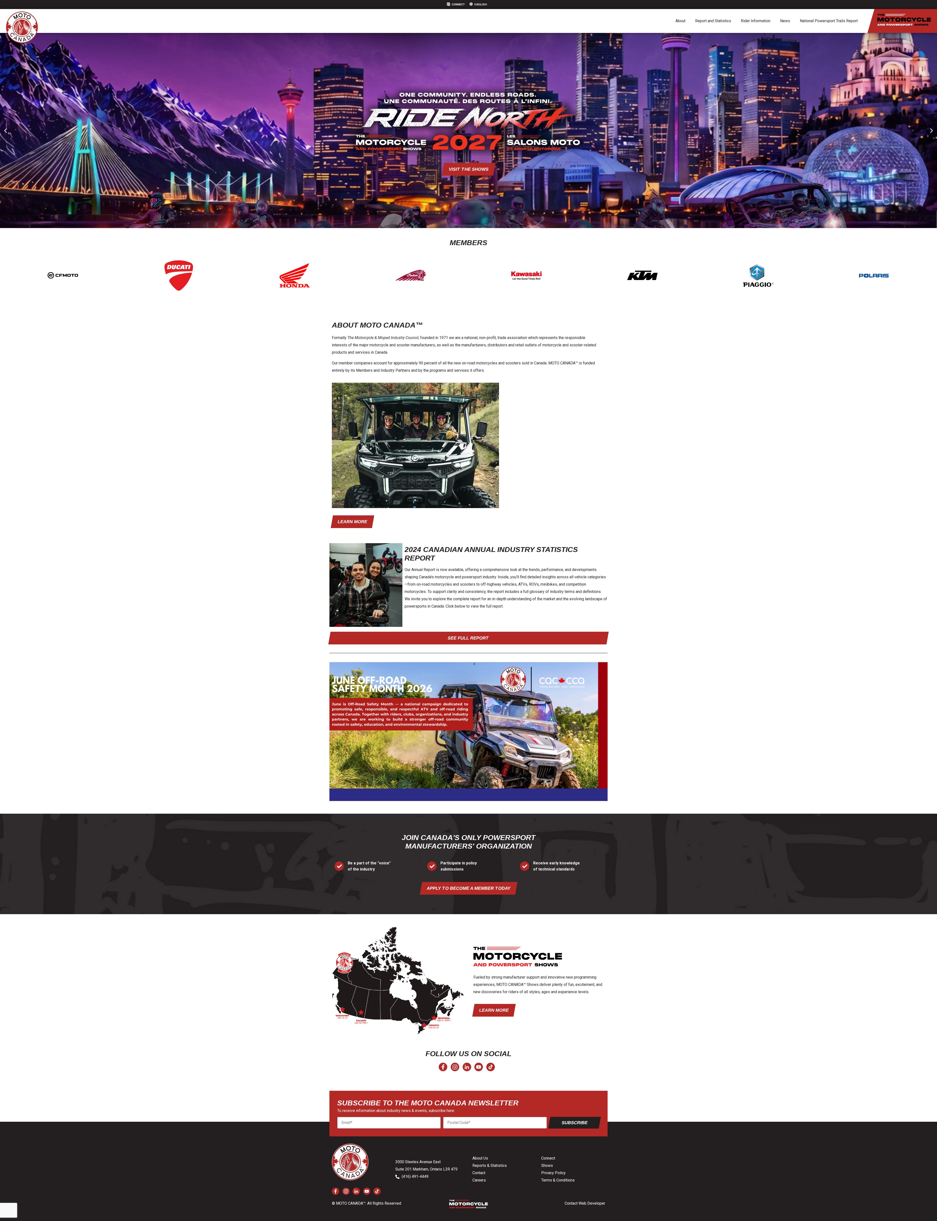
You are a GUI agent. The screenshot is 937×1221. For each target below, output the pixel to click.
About (680, 21)
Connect (458, 4)
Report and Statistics (713, 21)
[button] (5, 130)
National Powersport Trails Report (829, 21)
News (785, 21)
